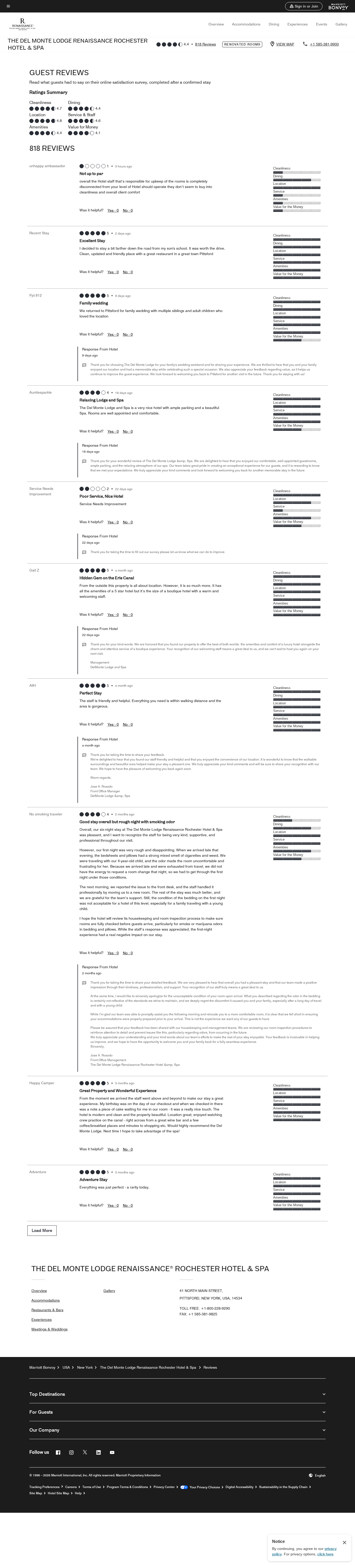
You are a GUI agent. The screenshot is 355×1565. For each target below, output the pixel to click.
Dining (274, 24)
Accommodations (246, 24)
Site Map (35, 1493)
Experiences (297, 24)
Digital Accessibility (239, 1487)
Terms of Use (91, 1487)
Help (78, 1493)
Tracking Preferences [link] (44, 1487)
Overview (216, 24)
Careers (71, 1487)
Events (321, 24)
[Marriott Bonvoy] (336, 6)
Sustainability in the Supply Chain (283, 1487)
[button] (304, 6)
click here (325, 1554)
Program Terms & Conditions (127, 1487)
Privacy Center (164, 1487)
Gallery (341, 24)
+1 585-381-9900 (324, 44)
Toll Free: (205, 1308)
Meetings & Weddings (49, 1329)
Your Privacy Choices (204, 1487)
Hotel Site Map (58, 1493)
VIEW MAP (285, 44)
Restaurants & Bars (47, 1310)
